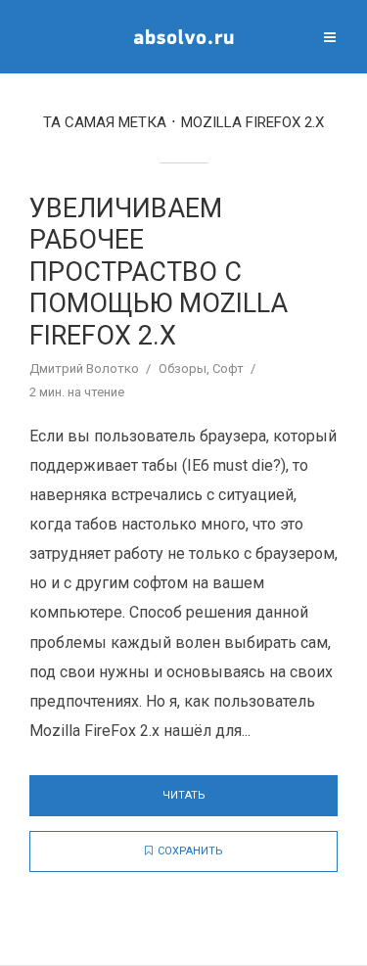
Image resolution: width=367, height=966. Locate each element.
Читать (184, 795)
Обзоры (182, 368)
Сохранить (190, 851)
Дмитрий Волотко (84, 368)
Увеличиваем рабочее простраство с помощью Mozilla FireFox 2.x (158, 272)
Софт (228, 368)
